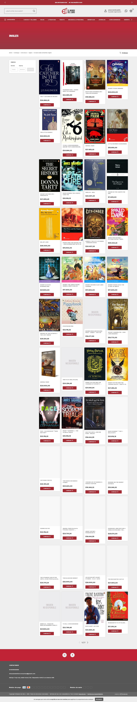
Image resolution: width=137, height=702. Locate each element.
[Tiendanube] (121, 694)
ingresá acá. (82, 694)
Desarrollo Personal (76, 20)
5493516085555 (14, 670)
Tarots (62, 20)
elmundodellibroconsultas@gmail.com (22, 674)
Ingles (30, 53)
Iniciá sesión (116, 10)
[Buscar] (34, 11)
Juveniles (102, 20)
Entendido (99, 699)
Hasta (21, 66)
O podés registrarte (114, 12)
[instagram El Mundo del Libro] (64, 655)
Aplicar (30, 69)
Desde (13, 66)
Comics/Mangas (114, 20)
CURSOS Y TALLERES (30, 20)
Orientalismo (129, 20)
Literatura (52, 20)
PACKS (42, 20)
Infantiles (91, 20)
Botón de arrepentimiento (95, 694)
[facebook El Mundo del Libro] (72, 655)
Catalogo (16, 53)
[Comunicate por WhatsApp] (126, 11)
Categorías (11, 20)
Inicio (10, 53)
